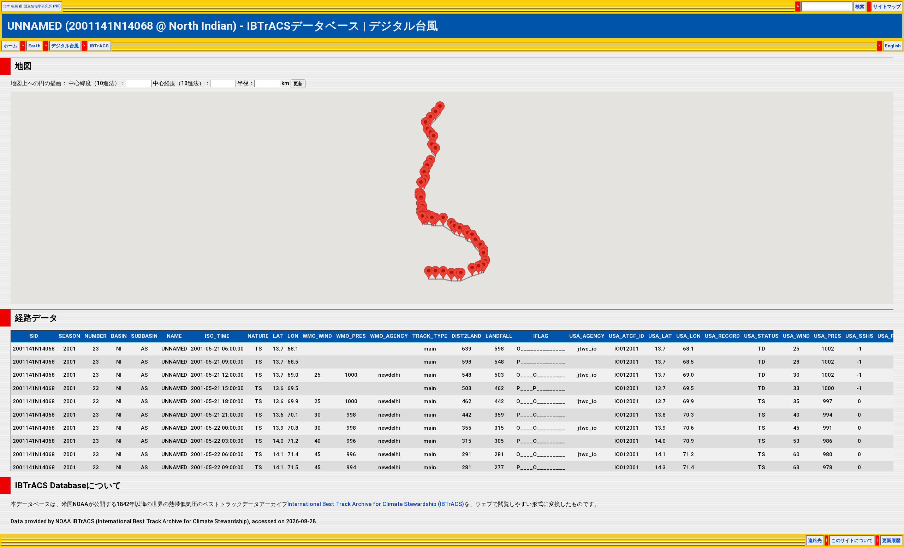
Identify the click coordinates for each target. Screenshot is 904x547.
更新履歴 (891, 540)
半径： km (263, 83)
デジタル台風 (65, 45)
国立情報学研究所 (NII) (42, 6)
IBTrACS (99, 45)
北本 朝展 (10, 6)
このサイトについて (852, 540)
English (892, 45)
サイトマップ (887, 6)
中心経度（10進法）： (181, 83)
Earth (34, 45)
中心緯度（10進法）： (97, 83)
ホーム (10, 45)
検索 (859, 6)
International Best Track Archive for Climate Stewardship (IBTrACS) (375, 504)
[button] (428, 272)
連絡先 (815, 540)
